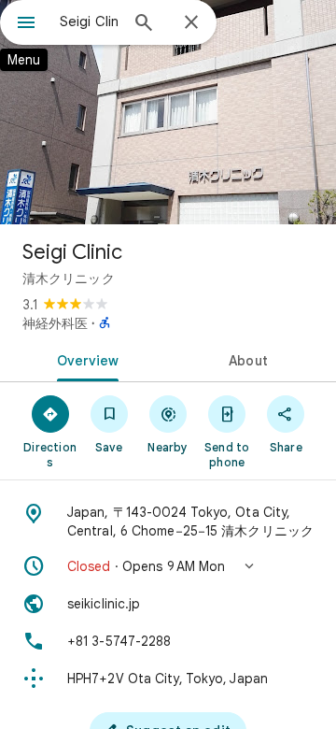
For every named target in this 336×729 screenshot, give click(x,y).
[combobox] (89, 21)
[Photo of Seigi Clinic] (168, 112)
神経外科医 (55, 323)
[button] (168, 566)
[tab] (84, 358)
